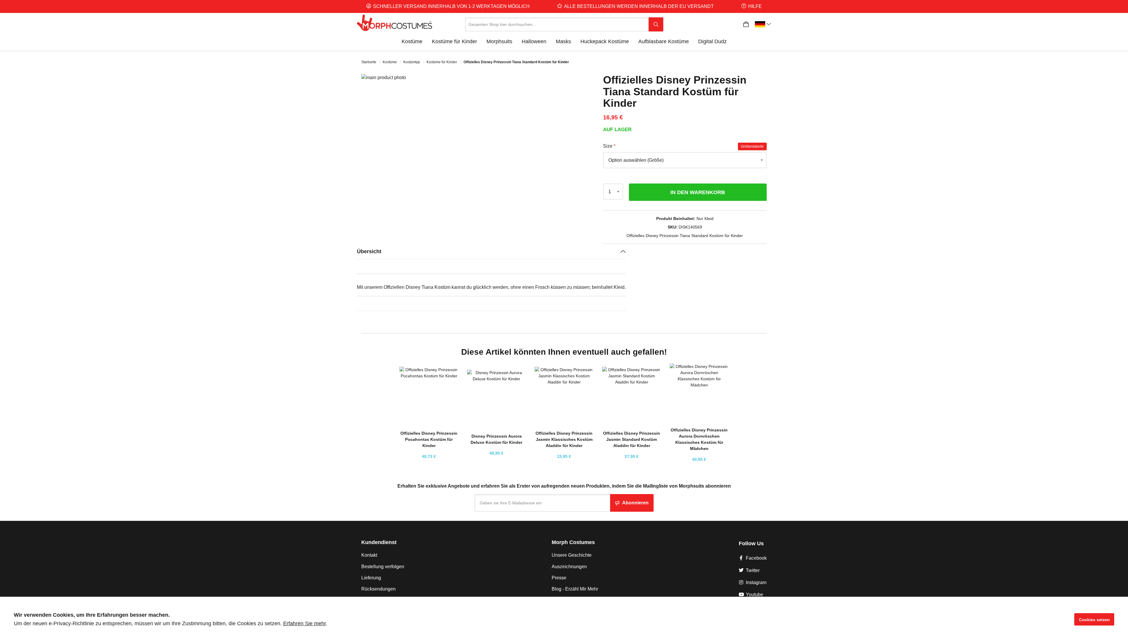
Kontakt (369, 555)
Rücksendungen (378, 588)
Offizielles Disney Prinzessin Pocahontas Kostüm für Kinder (428, 439)
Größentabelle (752, 146)
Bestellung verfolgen (382, 566)
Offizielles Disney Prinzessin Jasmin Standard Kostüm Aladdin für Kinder (631, 439)
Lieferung (371, 577)
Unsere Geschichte (572, 555)
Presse (559, 577)
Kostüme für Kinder (442, 62)
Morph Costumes (573, 542)
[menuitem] (412, 41)
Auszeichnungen (569, 566)
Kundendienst (379, 542)
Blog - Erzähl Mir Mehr (575, 588)
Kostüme (390, 62)
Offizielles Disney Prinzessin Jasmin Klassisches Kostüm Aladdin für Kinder (564, 439)
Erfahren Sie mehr (304, 623)
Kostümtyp (412, 62)
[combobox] (557, 24)
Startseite (369, 62)
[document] (564, 619)
